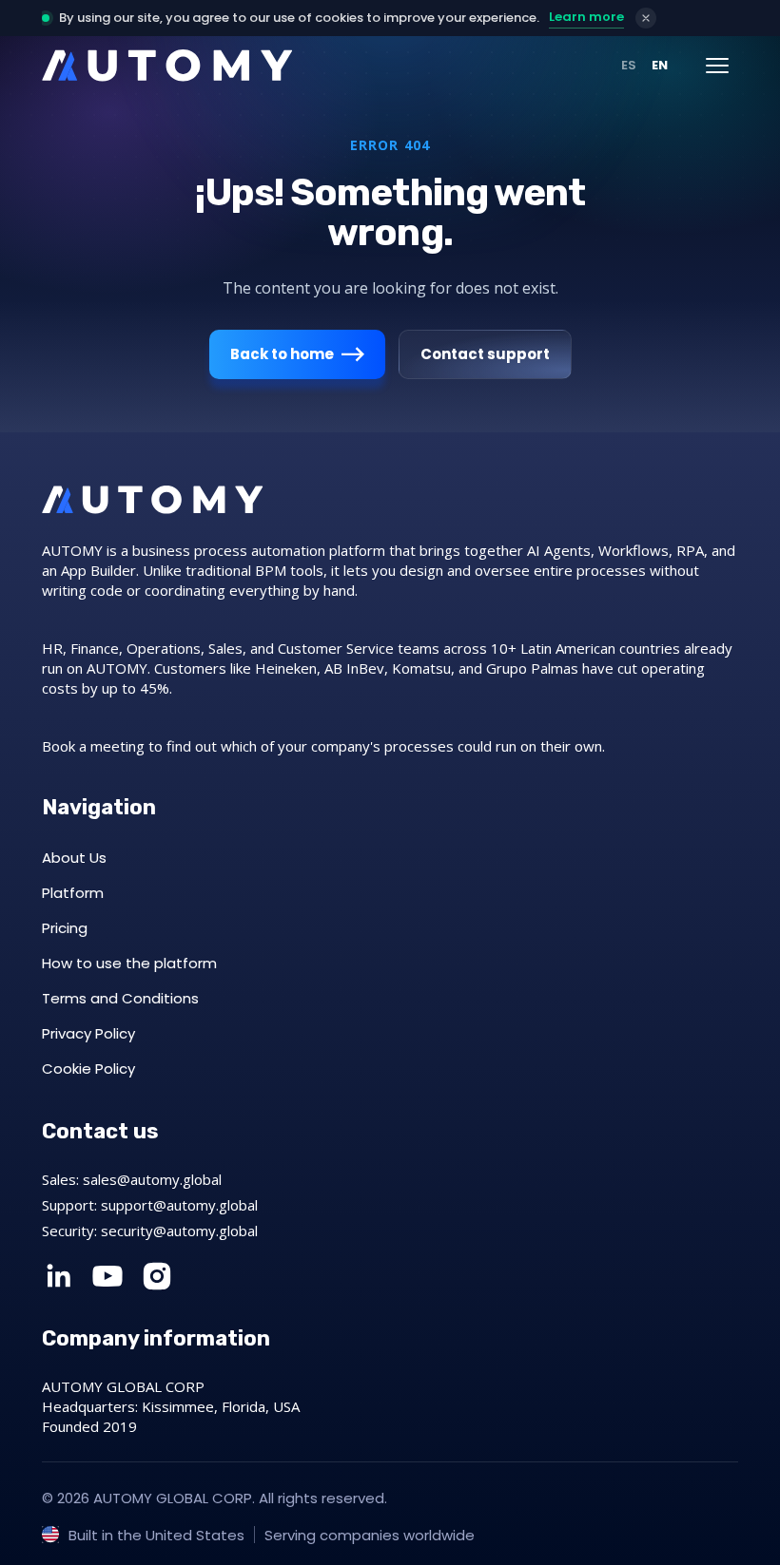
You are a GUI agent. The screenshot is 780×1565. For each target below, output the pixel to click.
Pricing (65, 928)
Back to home (282, 354)
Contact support (485, 354)
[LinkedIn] (58, 1276)
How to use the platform (129, 963)
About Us (74, 858)
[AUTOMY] (167, 65)
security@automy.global (179, 1230)
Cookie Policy (88, 1068)
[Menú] (717, 65)
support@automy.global (179, 1204)
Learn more (586, 17)
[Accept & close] (645, 18)
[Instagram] (157, 1276)
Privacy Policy (88, 1033)
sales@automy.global (152, 1179)
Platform (73, 893)
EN (660, 65)
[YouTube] (107, 1276)
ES (628, 65)
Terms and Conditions (120, 998)
